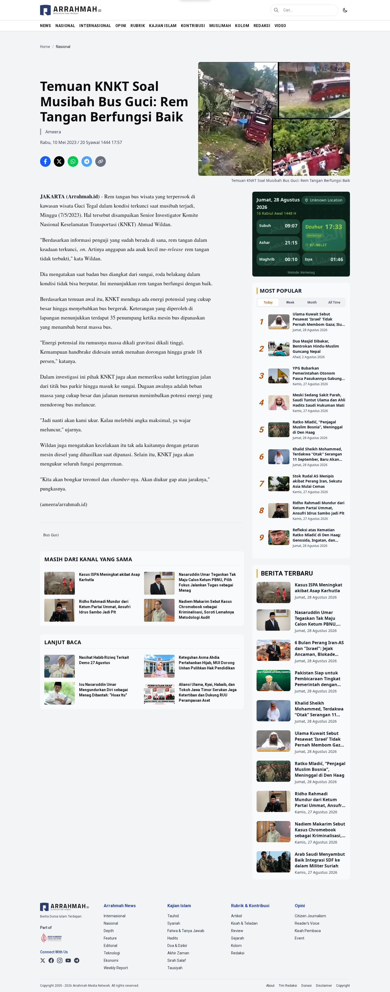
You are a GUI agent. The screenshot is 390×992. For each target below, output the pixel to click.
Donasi (306, 985)
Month (312, 302)
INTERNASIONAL (95, 26)
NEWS (45, 26)
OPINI (121, 26)
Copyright (343, 985)
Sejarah (237, 938)
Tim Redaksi (288, 985)
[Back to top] (379, 981)
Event (299, 938)
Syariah (173, 923)
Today (268, 302)
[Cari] (276, 10)
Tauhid (173, 916)
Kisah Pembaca (308, 931)
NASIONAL (65, 26)
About (270, 985)
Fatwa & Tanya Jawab (185, 931)
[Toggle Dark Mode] (345, 10)
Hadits (172, 938)
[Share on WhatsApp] (73, 161)
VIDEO (281, 26)
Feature (110, 938)
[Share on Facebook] (45, 161)
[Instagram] (59, 960)
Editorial (110, 945)
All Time (334, 302)
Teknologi (112, 953)
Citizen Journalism (310, 916)
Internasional (114, 916)
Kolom (236, 945)
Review (237, 931)
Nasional (111, 923)
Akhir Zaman (178, 953)
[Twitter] (42, 960)
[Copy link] (100, 161)
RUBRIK (138, 26)
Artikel (236, 916)
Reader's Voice (307, 923)
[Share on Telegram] (86, 161)
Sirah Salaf (176, 960)
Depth (109, 931)
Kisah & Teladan (244, 923)
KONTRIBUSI (193, 26)
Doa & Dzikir (177, 945)
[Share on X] (59, 161)
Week (290, 302)
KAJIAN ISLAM (162, 26)
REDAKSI (262, 26)
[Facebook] (51, 960)
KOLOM (242, 26)
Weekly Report (116, 968)
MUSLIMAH (220, 26)
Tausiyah (175, 968)
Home (45, 47)
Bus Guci (51, 534)
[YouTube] (68, 960)
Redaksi (237, 953)
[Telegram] (76, 960)
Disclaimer (324, 985)
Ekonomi (111, 960)
